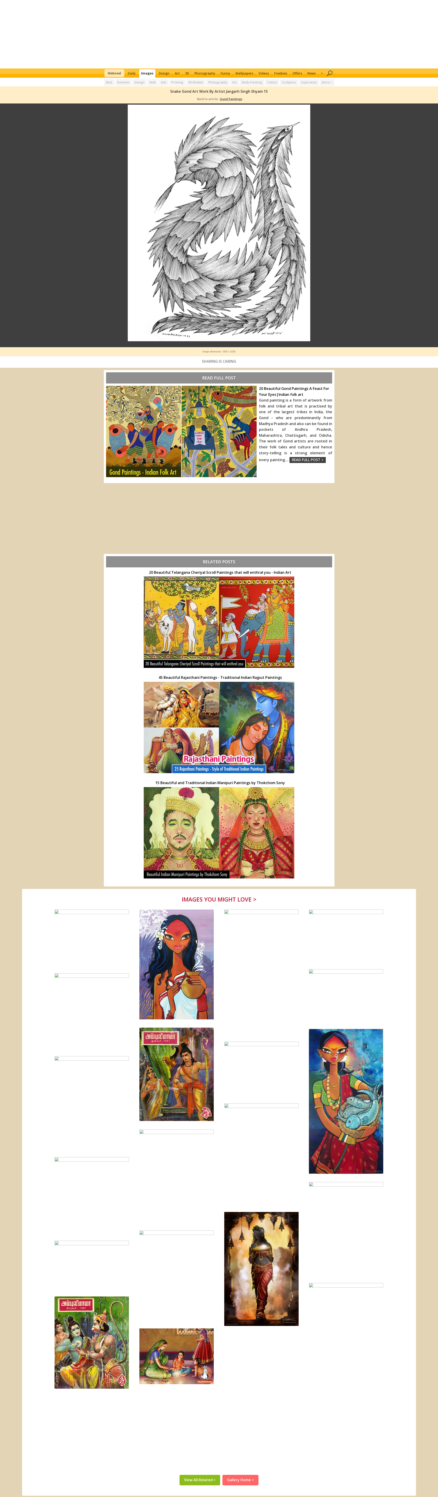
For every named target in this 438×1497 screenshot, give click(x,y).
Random (123, 82)
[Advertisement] (219, 34)
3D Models (195, 82)
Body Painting (252, 82)
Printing (177, 82)
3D (187, 73)
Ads (163, 82)
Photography (204, 73)
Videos (263, 73)
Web (152, 82)
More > (327, 82)
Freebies (280, 73)
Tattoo (272, 82)
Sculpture (289, 82)
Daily (132, 73)
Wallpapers (244, 73)
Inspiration (309, 82)
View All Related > (200, 1479)
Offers (297, 73)
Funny (225, 73)
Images (147, 73)
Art (177, 73)
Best (109, 82)
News (311, 73)
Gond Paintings (231, 99)
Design (164, 73)
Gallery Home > (240, 1479)
